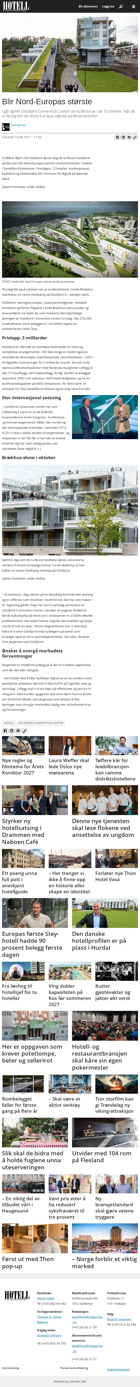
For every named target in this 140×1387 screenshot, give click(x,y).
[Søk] (120, 6)
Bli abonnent (88, 6)
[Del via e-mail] (129, 137)
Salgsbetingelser (118, 1369)
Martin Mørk (46, 1298)
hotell (9, 723)
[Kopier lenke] (135, 137)
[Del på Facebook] (117, 137)
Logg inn (108, 6)
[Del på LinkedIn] (123, 137)
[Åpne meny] (133, 6)
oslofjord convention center (40, 723)
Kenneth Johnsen (49, 1335)
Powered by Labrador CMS (70, 1381)
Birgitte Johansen (119, 1319)
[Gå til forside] (39, 6)
